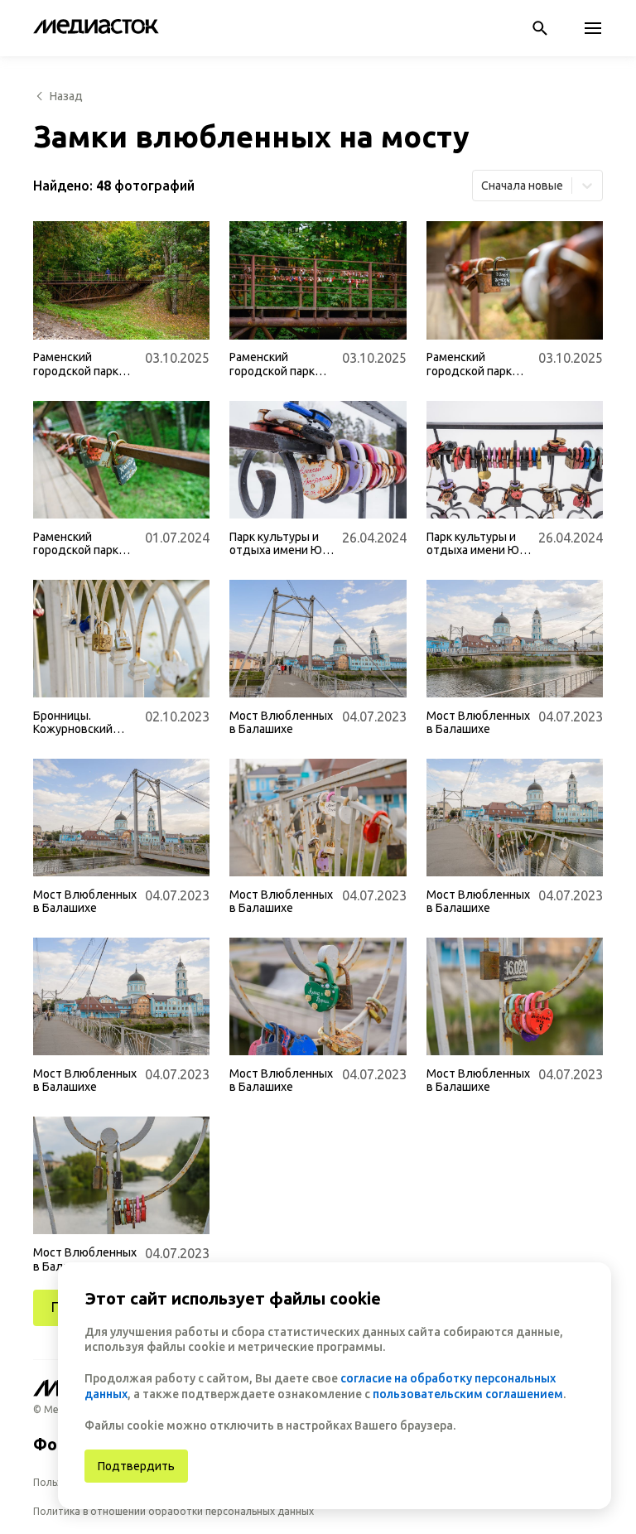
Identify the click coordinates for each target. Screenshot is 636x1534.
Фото (55, 1444)
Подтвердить (136, 1466)
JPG (56, 318)
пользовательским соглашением (468, 1394)
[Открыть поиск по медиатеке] (540, 28)
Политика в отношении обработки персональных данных (173, 1511)
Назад (66, 96)
